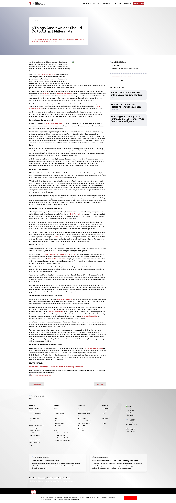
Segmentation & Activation (48, 41)
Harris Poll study (75, 214)
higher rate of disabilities (89, 316)
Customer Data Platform (53, 39)
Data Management (68, 39)
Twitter (41, 372)
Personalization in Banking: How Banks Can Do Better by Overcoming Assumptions (56, 367)
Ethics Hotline (66, 478)
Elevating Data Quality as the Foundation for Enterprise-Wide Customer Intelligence (127, 119)
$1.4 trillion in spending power (93, 348)
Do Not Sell (50, 478)
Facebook (50, 372)
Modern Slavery (58, 478)
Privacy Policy (32, 478)
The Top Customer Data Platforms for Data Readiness (126, 105)
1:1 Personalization (38, 39)
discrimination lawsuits (64, 299)
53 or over (46, 94)
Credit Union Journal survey (46, 74)
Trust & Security (42, 478)
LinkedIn (36, 372)
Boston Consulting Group (53, 124)
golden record (39, 151)
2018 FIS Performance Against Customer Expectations (57, 254)
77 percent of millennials (56, 259)
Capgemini (55, 237)
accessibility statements (55, 312)
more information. (75, 499)
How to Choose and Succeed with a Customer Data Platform (127, 93)
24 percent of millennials (64, 94)
